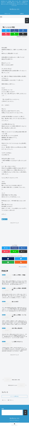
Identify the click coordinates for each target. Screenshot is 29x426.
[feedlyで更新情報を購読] (8, 262)
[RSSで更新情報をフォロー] (21, 262)
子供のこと (5, 219)
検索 (1, 17)
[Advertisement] (14, 41)
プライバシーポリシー (14, 420)
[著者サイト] (8, 258)
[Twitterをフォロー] (21, 258)
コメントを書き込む (14, 396)
